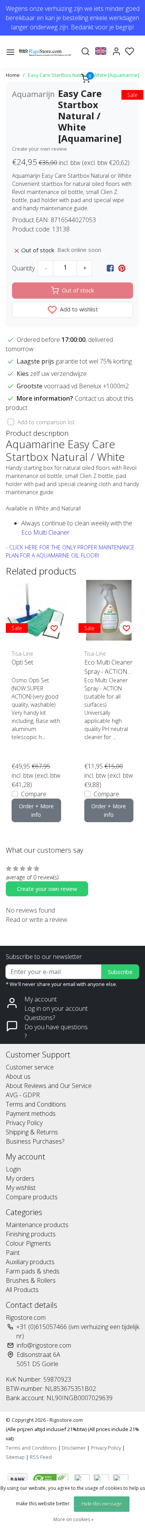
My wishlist (21, 1187)
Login (13, 1169)
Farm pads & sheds (33, 1271)
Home (13, 74)
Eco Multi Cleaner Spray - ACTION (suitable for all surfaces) (108, 667)
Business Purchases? (35, 1141)
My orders (20, 1178)
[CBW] (51, 1478)
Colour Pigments (28, 1243)
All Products (22, 1289)
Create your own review (39, 148)
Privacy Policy (24, 1123)
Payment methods (31, 1113)
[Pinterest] (121, 268)
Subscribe (120, 972)
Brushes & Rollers (31, 1280)
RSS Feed (41, 1456)
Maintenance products (37, 1225)
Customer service (30, 1067)
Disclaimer (74, 1447)
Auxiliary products (30, 1262)
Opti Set (22, 662)
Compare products (32, 1197)
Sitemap (15, 1456)
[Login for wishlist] (54, 628)
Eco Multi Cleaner (45, 532)
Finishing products (31, 1234)
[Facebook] (110, 268)
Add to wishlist (78, 309)
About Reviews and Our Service (49, 1085)
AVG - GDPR (23, 1095)
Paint (13, 1252)
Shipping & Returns (32, 1132)
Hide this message (102, 1504)
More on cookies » (73, 1519)
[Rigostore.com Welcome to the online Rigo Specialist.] (45, 52)
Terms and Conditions (36, 1104)
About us (18, 1076)
